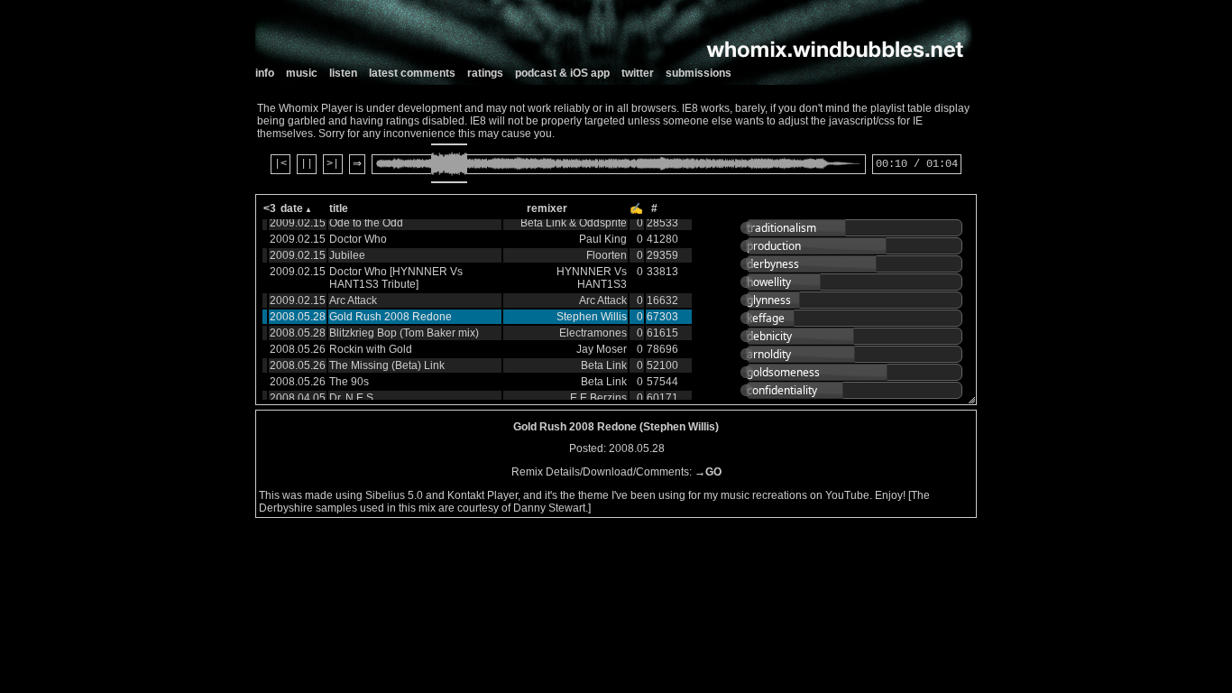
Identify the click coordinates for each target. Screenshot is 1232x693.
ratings (485, 73)
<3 (269, 208)
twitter (637, 73)
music (301, 73)
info (264, 73)
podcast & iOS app (562, 73)
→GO (708, 472)
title (338, 208)
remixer (547, 208)
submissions (698, 73)
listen (343, 73)
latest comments (412, 73)
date (291, 208)
